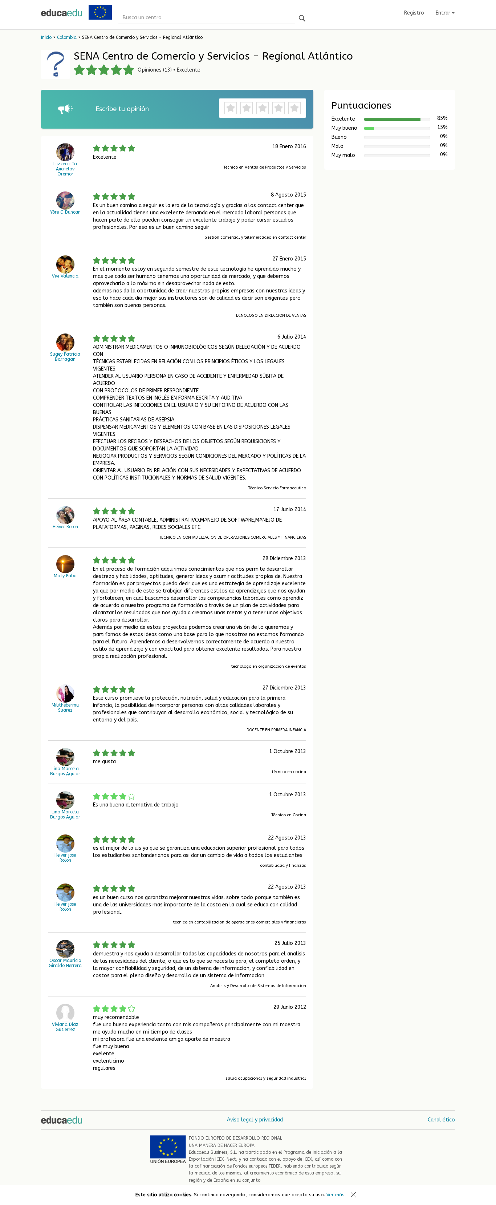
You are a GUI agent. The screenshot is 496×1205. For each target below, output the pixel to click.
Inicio (46, 37)
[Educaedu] (62, 13)
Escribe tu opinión (122, 109)
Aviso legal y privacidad (255, 1120)
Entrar (444, 13)
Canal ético (441, 1120)
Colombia (67, 37)
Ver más (335, 1194)
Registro (414, 13)
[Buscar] (302, 19)
